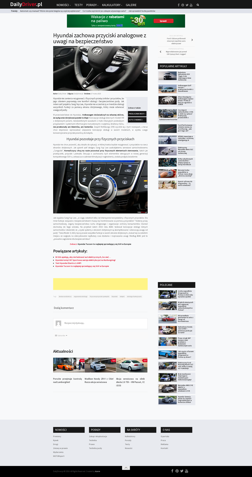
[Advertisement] (101, 284)
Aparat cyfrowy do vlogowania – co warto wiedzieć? (185, 183)
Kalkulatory (111, 5)
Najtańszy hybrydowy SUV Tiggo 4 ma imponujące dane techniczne (184, 76)
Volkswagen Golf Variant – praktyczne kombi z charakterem (185, 88)
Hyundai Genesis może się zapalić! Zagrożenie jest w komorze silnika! (185, 399)
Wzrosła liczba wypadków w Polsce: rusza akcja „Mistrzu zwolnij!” (185, 173)
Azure (97, 471)
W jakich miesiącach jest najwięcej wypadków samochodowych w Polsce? (185, 306)
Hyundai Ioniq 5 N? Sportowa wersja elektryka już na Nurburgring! (85, 260)
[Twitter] (187, 5)
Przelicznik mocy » (137, 113)
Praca (163, 440)
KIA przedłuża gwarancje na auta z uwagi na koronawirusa (185, 318)
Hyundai (114, 296)
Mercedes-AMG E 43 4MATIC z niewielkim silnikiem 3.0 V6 (185, 388)
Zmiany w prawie (60, 448)
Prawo (92, 444)
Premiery (57, 436)
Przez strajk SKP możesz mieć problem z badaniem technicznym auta (185, 342)
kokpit (122, 296)
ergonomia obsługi (80, 296)
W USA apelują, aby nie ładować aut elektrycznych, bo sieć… (83, 257)
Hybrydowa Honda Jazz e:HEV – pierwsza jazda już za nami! (185, 330)
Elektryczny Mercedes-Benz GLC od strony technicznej (185, 150)
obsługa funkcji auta (134, 296)
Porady (91, 5)
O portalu (165, 436)
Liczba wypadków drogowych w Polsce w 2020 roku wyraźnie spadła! (185, 294)
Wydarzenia (58, 452)
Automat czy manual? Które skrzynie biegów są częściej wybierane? (50, 11)
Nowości (63, 5)
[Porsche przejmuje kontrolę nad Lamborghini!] (69, 365)
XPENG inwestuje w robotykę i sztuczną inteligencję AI (185, 138)
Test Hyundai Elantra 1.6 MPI (68, 263)
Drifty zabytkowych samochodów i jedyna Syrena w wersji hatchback (185, 162)
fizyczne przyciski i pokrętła (99, 296)
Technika (93, 440)
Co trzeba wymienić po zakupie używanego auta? (104, 11)
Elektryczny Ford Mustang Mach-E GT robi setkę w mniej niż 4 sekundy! (185, 365)
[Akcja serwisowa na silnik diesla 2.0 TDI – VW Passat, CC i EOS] (132, 365)
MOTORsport (58, 456)
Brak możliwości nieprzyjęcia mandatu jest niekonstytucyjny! (184, 377)
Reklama (164, 444)
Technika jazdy (95, 448)
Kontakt (164, 448)
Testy (78, 5)
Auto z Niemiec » (136, 120)
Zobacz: (100, 244)
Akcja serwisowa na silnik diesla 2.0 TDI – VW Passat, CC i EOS (130, 382)
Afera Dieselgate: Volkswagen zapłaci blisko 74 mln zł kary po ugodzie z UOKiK (185, 101)
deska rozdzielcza (65, 296)
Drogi (55, 444)
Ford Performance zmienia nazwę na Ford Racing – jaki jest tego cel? (185, 128)
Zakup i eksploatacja (98, 436)
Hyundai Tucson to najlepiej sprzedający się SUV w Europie (82, 266)
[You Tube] (191, 5)
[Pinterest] (182, 5)
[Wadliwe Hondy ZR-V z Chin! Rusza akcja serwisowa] (100, 365)
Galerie (131, 5)
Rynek (55, 440)
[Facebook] (178, 5)
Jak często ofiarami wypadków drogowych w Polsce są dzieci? (186, 354)
